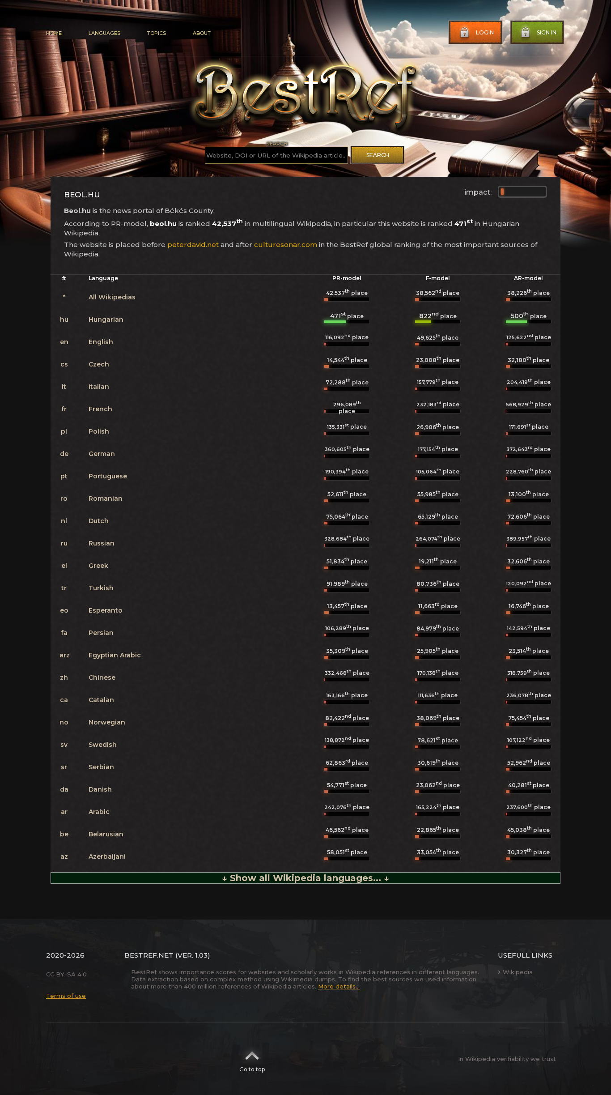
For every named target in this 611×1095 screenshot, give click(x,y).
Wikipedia (518, 972)
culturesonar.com (285, 244)
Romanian (106, 498)
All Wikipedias (112, 297)
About (202, 33)
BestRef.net (149, 955)
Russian (102, 543)
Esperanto (106, 610)
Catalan (101, 700)
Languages (104, 33)
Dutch (99, 521)
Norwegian (107, 722)
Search (377, 155)
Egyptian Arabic (115, 655)
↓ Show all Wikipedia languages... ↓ (305, 878)
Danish (100, 789)
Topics (156, 33)
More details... (339, 986)
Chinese (102, 677)
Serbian (101, 767)
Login (485, 32)
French (100, 409)
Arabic (99, 812)
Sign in (546, 32)
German (102, 454)
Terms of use (66, 995)
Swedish (103, 745)
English (101, 342)
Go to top (252, 1069)
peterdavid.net (193, 244)
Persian (101, 633)
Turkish (101, 588)
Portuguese (108, 476)
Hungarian (106, 319)
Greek (98, 566)
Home (54, 33)
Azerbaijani (107, 856)
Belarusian (106, 834)
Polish (99, 431)
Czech (99, 364)
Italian (99, 387)
